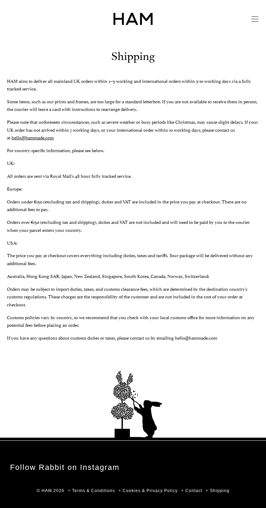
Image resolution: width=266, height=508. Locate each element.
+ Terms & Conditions (91, 490)
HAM (47, 490)
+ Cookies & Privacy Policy (148, 490)
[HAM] (133, 19)
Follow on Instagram (64, 467)
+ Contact (191, 490)
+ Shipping (218, 490)
